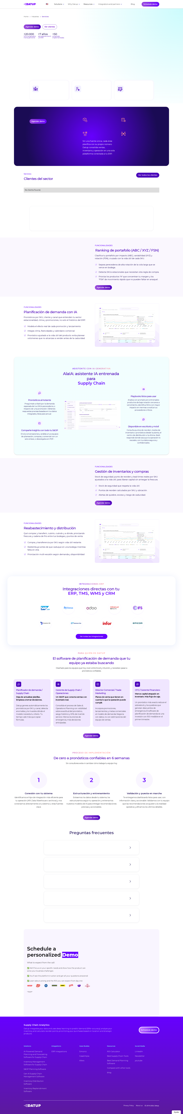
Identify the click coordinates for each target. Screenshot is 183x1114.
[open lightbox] (56, 267)
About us (139, 1106)
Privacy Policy (128, 1106)
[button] (46, 4)
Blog (133, 4)
